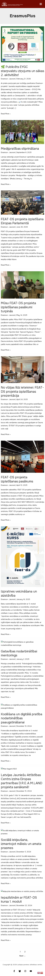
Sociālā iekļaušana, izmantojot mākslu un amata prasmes (21, 844)
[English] (38, 973)
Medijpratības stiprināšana (20, 149)
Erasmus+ (4, 79)
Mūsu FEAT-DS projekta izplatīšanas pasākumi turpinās (18, 307)
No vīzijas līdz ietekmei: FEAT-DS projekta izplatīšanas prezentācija (22, 391)
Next (22, 956)
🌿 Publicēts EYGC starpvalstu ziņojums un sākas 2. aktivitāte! (22, 71)
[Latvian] (41, 973)
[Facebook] (14, 971)
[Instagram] (25, 971)
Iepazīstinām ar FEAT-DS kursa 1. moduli (19, 899)
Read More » (5, 114)
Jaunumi (12, 79)
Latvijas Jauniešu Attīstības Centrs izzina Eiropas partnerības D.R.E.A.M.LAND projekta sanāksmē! (21, 781)
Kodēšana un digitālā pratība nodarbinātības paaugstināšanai (21, 718)
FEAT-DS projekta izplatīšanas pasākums (17, 479)
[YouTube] (31, 971)
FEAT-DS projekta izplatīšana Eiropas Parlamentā (22, 221)
